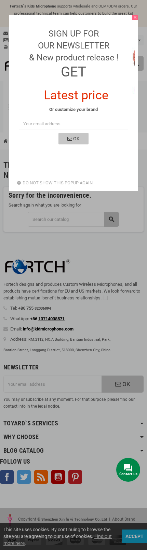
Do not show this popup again (58, 182)
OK (76, 138)
